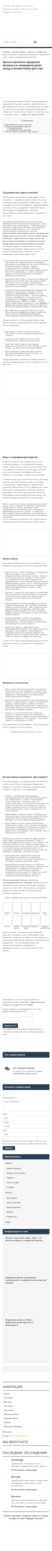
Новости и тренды (11, 9)
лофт (33, 301)
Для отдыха (12, 1198)
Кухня (7, 1393)
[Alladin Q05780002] (45, 916)
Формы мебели (14, 128)
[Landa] (8, 916)
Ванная (7, 1422)
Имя (5, 1114)
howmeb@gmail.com (19, 1436)
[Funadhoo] (26, 903)
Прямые (10, 1178)
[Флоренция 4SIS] (26, 916)
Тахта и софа (13, 1182)
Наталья (16, 1496)
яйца (33, 603)
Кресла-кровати (14, 1207)
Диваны (8, 1163)
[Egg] (45, 903)
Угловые (10, 1187)
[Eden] (8, 903)
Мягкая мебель (19, 52)
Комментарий (10, 1098)
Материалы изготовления (19, 130)
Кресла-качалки (14, 1202)
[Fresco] (17, 903)
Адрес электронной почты (15, 1011)
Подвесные (42, 52)
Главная (6, 6)
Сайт (5, 1130)
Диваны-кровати (14, 1168)
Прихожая (9, 1410)
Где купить (17, 6)
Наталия (16, 1476)
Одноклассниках (37, 1002)
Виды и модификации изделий (17, 126)
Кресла (31, 52)
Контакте (25, 1002)
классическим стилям (25, 294)
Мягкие (10, 1212)
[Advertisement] (26, 163)
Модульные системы (16, 1173)
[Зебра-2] (36, 916)
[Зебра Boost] (17, 916)
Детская (8, 1401)
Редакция (7, 12)
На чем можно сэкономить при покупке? (21, 132)
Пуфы (8, 1222)
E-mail (6, 1122)
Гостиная (8, 1405)
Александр (17, 1459)
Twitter (30, 1005)
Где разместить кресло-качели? (18, 125)
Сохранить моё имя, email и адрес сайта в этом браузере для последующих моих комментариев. (25, 1142)
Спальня (8, 1397)
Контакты (17, 12)
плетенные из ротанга (29, 314)
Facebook (7, 1005)
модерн (24, 299)
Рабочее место (11, 1418)
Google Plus (17, 1005)
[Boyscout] (36, 903)
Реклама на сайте (30, 9)
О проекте (28, 6)
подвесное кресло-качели (32, 114)
